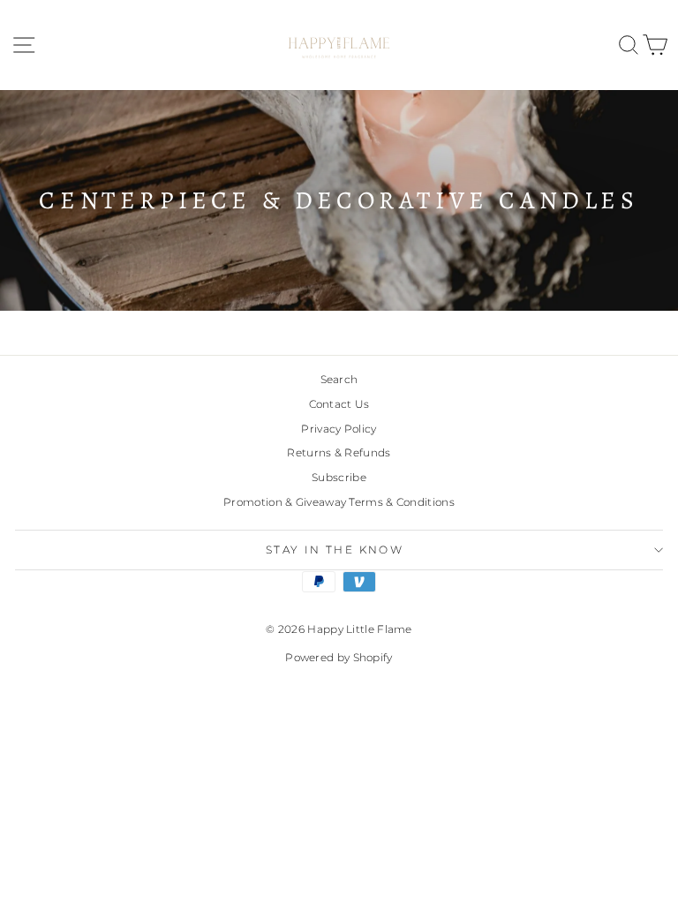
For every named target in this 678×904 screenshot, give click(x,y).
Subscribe (339, 477)
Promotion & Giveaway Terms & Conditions (339, 501)
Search (339, 379)
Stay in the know (334, 549)
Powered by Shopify (338, 657)
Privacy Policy (338, 428)
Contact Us (339, 404)
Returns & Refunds (338, 452)
